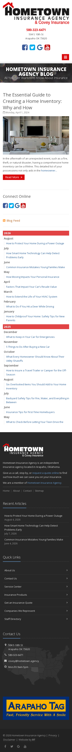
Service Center (13, 586)
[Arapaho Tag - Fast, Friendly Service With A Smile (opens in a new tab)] (36, 708)
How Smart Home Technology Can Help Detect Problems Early (31, 529)
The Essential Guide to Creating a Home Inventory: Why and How (32, 101)
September (11, 365)
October (9, 352)
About (16, 490)
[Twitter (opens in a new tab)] (32, 47)
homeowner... (49, 170)
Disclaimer (9, 739)
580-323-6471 (15, 655)
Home (6, 490)
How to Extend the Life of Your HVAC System (31, 296)
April (7, 282)
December (10, 332)
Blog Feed (13, 220)
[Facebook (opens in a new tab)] (25, 47)
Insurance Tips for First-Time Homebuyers (30, 412)
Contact (27, 490)
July (6, 248)
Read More (12, 177)
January (9, 311)
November (11, 342)
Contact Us (10, 578)
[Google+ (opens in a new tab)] (40, 47)
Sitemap (39, 490)
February (10, 301)
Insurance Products (15, 594)
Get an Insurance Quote (18, 602)
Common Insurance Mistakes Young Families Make (35, 267)
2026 (7, 233)
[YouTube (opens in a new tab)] (47, 47)
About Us (9, 570)
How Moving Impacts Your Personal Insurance (32, 277)
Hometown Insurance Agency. (44, 482)
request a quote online (45, 473)
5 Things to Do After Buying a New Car (28, 346)
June (7, 262)
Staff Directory (12, 619)
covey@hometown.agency (23, 661)
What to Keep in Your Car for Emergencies (30, 337)
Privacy (53, 735)
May (7, 272)
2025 (7, 327)
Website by (27, 739)
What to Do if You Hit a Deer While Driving (30, 306)
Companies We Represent (19, 611)
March (8, 291)
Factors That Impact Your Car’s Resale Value (31, 286)
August (8, 238)
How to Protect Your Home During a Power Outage (35, 243)
